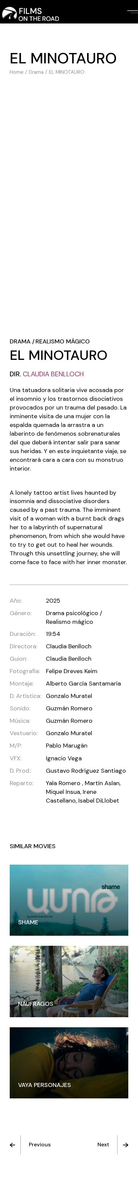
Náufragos (35, 1004)
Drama (20, 341)
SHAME (28, 922)
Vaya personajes (44, 1085)
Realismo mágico (63, 341)
